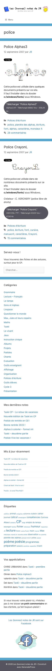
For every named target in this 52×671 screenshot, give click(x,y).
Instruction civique (13, 339)
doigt (23, 522)
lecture (11, 530)
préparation (10, 545)
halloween (27, 527)
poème (9, 541)
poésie (20, 541)
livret (18, 531)
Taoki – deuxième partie (16, 433)
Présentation (10, 391)
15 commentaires (16, 238)
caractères (23, 128)
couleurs (13, 522)
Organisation (10, 374)
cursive (34, 230)
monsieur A (36, 128)
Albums (7, 344)
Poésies (8, 352)
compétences (33, 517)
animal (13, 513)
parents (43, 534)
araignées (19, 514)
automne (27, 514)
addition (6, 514)
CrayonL (32, 234)
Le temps (8, 301)
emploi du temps (33, 522)
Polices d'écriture (16, 120)
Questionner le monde (15, 314)
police (10, 124)
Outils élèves (10, 382)
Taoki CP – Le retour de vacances (21, 412)
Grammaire (9, 292)
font (6, 128)
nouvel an (14, 534)
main (32, 531)
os (40, 534)
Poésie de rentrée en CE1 (16, 420)
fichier (20, 526)
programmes (32, 542)
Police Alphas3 (15, 47)
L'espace (8, 309)
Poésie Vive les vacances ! (17, 438)
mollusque (7, 534)
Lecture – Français (13, 296)
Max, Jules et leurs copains (17, 318)
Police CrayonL (16, 147)
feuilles (13, 527)
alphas (13, 128)
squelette (33, 546)
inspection (44, 527)
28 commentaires (16, 132)
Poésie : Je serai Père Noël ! (13, 491)
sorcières (26, 546)
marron (37, 531)
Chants (7, 356)
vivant (39, 546)
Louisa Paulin (25, 531)
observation (33, 534)
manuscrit (9, 234)
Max (42, 530)
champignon (22, 517)
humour (35, 526)
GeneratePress (28, 667)
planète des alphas (25, 124)
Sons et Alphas (11, 305)
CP (18, 521)
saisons (20, 546)
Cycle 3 (7, 387)
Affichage (9, 369)
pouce (39, 538)
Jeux (6, 335)
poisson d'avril (26, 538)
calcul (14, 517)
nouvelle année (22, 534)
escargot (7, 527)
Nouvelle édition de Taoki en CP (20, 416)
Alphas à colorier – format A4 (18, 429)
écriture (40, 124)
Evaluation (9, 361)
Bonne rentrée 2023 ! (14, 425)
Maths (7, 322)
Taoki (6, 326)
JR (4, 531)
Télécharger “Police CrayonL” (23, 212)
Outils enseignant (12, 365)
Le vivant (8, 331)
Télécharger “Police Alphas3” (25, 107)
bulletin (34, 514)
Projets (7, 348)
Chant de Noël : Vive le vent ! (14, 485)
